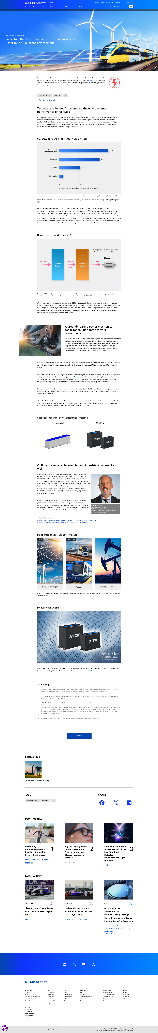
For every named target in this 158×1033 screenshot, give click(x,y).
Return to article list (47, 100)
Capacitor (57, 95)
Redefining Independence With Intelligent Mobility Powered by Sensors (35, 850)
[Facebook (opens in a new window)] (102, 802)
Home (26, 9)
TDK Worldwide (128, 2)
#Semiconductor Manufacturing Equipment (117, 929)
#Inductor (79, 919)
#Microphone (37, 859)
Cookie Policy (45, 1029)
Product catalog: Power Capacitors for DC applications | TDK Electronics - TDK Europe (66, 520)
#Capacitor (69, 919)
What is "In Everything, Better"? (104, 2)
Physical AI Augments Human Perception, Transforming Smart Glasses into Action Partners (76, 852)
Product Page (90, 671)
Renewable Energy (44, 95)
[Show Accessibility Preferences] (5, 1028)
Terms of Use (28, 1029)
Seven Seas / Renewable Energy (37, 781)
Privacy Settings (54, 1029)
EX (65, 95)
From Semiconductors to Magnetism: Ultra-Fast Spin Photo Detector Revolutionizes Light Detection (115, 853)
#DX (66, 862)
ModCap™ (91, 80)
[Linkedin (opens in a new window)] (129, 802)
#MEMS (28, 859)
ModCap (40, 363)
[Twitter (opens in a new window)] (115, 802)
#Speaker (29, 863)
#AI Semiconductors (112, 926)
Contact (79, 736)
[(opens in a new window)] (64, 964)
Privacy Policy (37, 1029)
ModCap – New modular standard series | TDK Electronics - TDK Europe (62, 523)
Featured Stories (32, 9)
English (118, 2)
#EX (26, 919)
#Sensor (47, 859)
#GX (110, 934)
